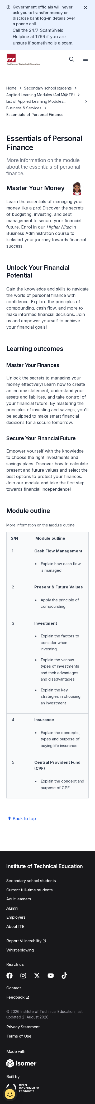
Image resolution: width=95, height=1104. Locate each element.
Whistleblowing (20, 950)
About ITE (15, 926)
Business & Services (23, 108)
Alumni (12, 908)
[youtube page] (51, 975)
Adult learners (18, 898)
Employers (16, 917)
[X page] (37, 975)
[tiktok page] (64, 975)
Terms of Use (18, 1036)
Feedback (15, 997)
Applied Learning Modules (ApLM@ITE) (40, 94)
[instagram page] (23, 975)
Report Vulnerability (23, 940)
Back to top (24, 818)
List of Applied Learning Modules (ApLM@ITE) (34, 101)
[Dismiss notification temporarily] (85, 7)
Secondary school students (48, 88)
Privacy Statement (23, 1026)
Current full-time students (29, 889)
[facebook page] (9, 975)
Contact (13, 987)
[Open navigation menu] (85, 59)
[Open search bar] (71, 59)
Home (11, 88)
